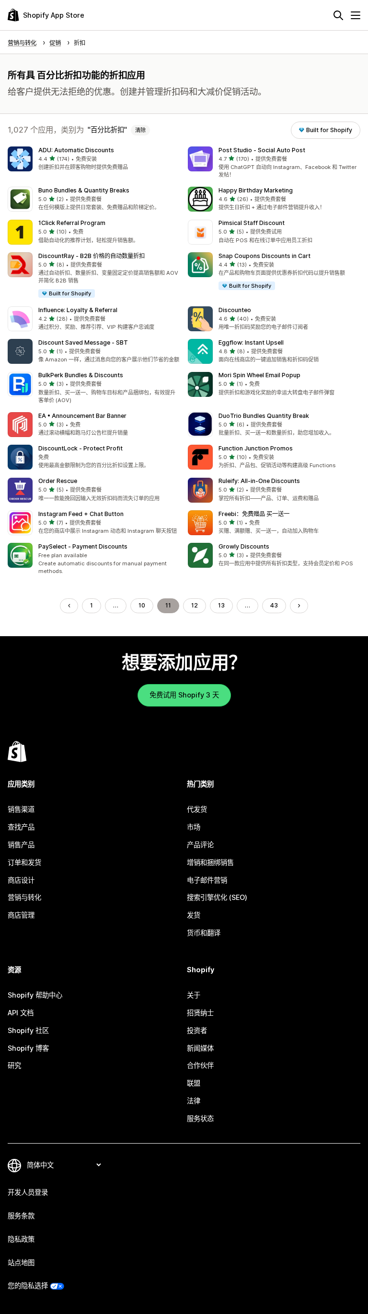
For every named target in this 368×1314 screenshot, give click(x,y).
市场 (193, 827)
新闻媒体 (200, 1048)
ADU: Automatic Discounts (76, 150)
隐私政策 (21, 1239)
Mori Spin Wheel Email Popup (259, 375)
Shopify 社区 (28, 1030)
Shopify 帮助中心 (35, 995)
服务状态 (200, 1118)
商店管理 (21, 915)
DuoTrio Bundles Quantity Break (263, 415)
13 (221, 605)
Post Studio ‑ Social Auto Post (261, 150)
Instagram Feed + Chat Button (81, 513)
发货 (193, 915)
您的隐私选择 (28, 1285)
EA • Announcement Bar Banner (82, 415)
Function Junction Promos (255, 448)
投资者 (197, 1030)
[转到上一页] (69, 605)
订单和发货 (24, 862)
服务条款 (21, 1216)
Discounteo (234, 310)
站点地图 (21, 1262)
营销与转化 (24, 897)
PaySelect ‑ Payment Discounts (82, 546)
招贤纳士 (200, 1013)
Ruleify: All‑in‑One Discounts (259, 480)
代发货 (197, 809)
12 (194, 605)
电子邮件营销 (207, 880)
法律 (193, 1101)
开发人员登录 (28, 1192)
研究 (14, 1065)
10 (141, 605)
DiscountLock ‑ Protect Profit (80, 448)
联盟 (193, 1083)
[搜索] (338, 15)
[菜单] (355, 15)
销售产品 (21, 845)
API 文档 (21, 1013)
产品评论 (200, 845)
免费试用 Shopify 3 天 (184, 695)
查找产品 (21, 827)
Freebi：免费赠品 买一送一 (253, 513)
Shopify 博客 (28, 1048)
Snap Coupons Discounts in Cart (264, 255)
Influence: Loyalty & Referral (77, 310)
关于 (193, 995)
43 (274, 605)
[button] (94, 158)
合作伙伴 (200, 1065)
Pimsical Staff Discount (251, 222)
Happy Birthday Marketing (255, 190)
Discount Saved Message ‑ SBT (83, 342)
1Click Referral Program (71, 222)
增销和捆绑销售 (210, 862)
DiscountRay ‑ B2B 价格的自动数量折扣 (91, 255)
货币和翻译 (203, 933)
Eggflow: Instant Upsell (251, 342)
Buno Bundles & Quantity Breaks (83, 190)
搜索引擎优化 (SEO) (217, 897)
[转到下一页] (299, 605)
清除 (140, 130)
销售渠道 (21, 809)
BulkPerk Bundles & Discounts (80, 375)
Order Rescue (57, 480)
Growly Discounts (243, 546)
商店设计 (21, 880)
